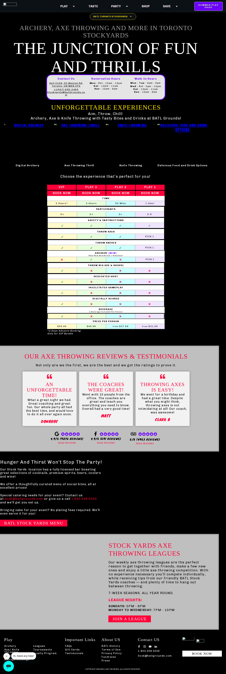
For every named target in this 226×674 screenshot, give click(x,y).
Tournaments (42, 649)
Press (106, 660)
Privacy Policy (112, 653)
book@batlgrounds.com (24, 499)
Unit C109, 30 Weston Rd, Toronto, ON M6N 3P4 (66, 84)
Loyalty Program (45, 653)
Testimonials (74, 653)
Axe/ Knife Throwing (11, 651)
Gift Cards (72, 649)
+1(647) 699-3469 (66, 89)
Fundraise (109, 656)
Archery (10, 645)
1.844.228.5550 (84, 499)
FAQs (68, 645)
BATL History (111, 645)
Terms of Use (111, 649)
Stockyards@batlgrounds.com (66, 93)
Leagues (39, 645)
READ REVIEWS (67, 443)
